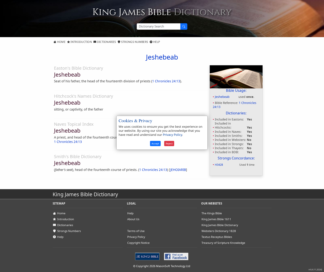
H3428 (219, 165)
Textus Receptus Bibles (216, 237)
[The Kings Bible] (148, 256)
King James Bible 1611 (216, 219)
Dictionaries (106, 42)
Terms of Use (136, 231)
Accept (155, 143)
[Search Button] (183, 26)
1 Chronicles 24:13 (166, 81)
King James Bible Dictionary (219, 225)
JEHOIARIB (178, 170)
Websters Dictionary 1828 (218, 231)
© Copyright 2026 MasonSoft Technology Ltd (161, 266)
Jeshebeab (222, 97)
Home (60, 42)
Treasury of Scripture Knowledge (223, 243)
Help (156, 42)
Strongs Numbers (134, 42)
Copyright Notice (138, 243)
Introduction (81, 42)
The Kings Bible (211, 213)
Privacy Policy (136, 237)
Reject (169, 143)
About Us (133, 219)
